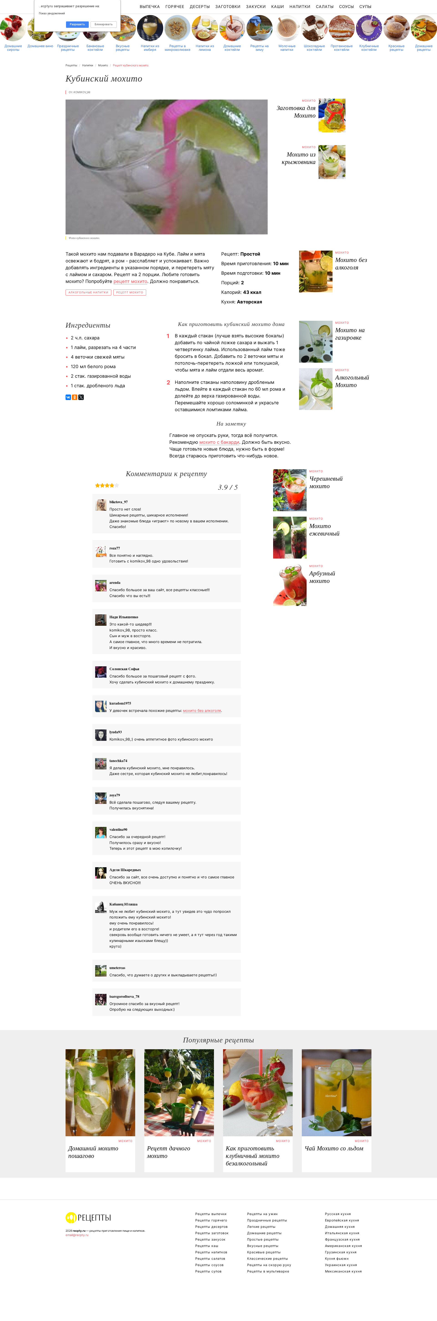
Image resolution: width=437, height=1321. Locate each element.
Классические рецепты (267, 1258)
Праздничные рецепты (68, 47)
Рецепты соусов (209, 1265)
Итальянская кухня (342, 1233)
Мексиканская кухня (343, 1271)
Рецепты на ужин (262, 1214)
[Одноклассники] (74, 397)
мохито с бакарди (219, 442)
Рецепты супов (208, 1271)
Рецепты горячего (211, 1220)
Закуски (256, 6)
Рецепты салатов (210, 1258)
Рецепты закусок (210, 1239)
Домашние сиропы (13, 47)
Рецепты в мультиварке (268, 1271)
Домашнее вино (40, 46)
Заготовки (228, 6)
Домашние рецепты (423, 47)
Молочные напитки (287, 47)
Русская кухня (338, 1214)
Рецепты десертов (211, 1227)
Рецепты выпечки (210, 1214)
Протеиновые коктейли (342, 47)
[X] (81, 397)
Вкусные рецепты (123, 47)
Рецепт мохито (129, 292)
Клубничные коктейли (369, 47)
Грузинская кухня (341, 1252)
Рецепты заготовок (212, 1233)
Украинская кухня (341, 1265)
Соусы (346, 6)
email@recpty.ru (77, 1235)
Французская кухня (342, 1239)
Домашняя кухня (340, 1227)
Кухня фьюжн (337, 1258)
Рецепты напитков (211, 1252)
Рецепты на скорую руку (269, 1265)
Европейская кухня (342, 1220)
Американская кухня (343, 1246)
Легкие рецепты (261, 1227)
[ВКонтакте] (68, 397)
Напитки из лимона (205, 47)
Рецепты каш (206, 1246)
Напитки (300, 6)
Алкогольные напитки (88, 292)
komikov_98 (82, 92)
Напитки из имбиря (150, 47)
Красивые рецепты (396, 47)
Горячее (174, 6)
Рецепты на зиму (259, 47)
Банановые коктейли (95, 47)
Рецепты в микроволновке (177, 47)
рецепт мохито (130, 281)
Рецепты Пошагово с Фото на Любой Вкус (88, 1217)
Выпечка (150, 6)
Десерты (200, 6)
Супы (365, 6)
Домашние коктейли (232, 47)
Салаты (325, 6)
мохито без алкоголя (202, 710)
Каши (277, 6)
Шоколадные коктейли (314, 47)
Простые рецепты (263, 1239)
